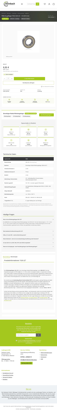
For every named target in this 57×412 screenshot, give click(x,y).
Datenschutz (44, 354)
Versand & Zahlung (7, 377)
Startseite (4, 13)
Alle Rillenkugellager (46, 114)
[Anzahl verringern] (4, 78)
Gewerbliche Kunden (8, 375)
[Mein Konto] (49, 4)
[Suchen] (37, 4)
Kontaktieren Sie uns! (8, 373)
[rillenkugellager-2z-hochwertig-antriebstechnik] (28, 42)
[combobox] (31, 4)
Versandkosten (27, 406)
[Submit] (38, 335)
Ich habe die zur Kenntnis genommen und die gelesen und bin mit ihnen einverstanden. (29, 342)
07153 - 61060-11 (26, 357)
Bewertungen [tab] (14, 256)
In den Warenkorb (29, 78)
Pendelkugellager (44, 297)
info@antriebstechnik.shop (28, 360)
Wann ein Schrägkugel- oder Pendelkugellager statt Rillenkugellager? (20, 246)
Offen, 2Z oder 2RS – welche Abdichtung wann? (14, 235)
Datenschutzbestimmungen (29, 340)
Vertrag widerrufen (26, 363)
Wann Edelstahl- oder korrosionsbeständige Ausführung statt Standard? (21, 238)
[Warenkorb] (54, 4)
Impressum (43, 357)
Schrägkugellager (33, 297)
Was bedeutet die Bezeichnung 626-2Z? (13, 231)
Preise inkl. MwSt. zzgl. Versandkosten (10, 71)
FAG (21, 91)
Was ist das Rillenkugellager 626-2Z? (12, 219)
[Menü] (22, 4)
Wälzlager (9, 13)
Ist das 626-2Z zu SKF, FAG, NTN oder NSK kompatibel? (16, 242)
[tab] (6, 257)
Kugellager (14, 13)
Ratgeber (5, 379)
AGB (28, 341)
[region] (28, 42)
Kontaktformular (7, 300)
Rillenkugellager (21, 13)
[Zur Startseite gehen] (9, 4)
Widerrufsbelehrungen (46, 352)
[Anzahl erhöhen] (11, 78)
